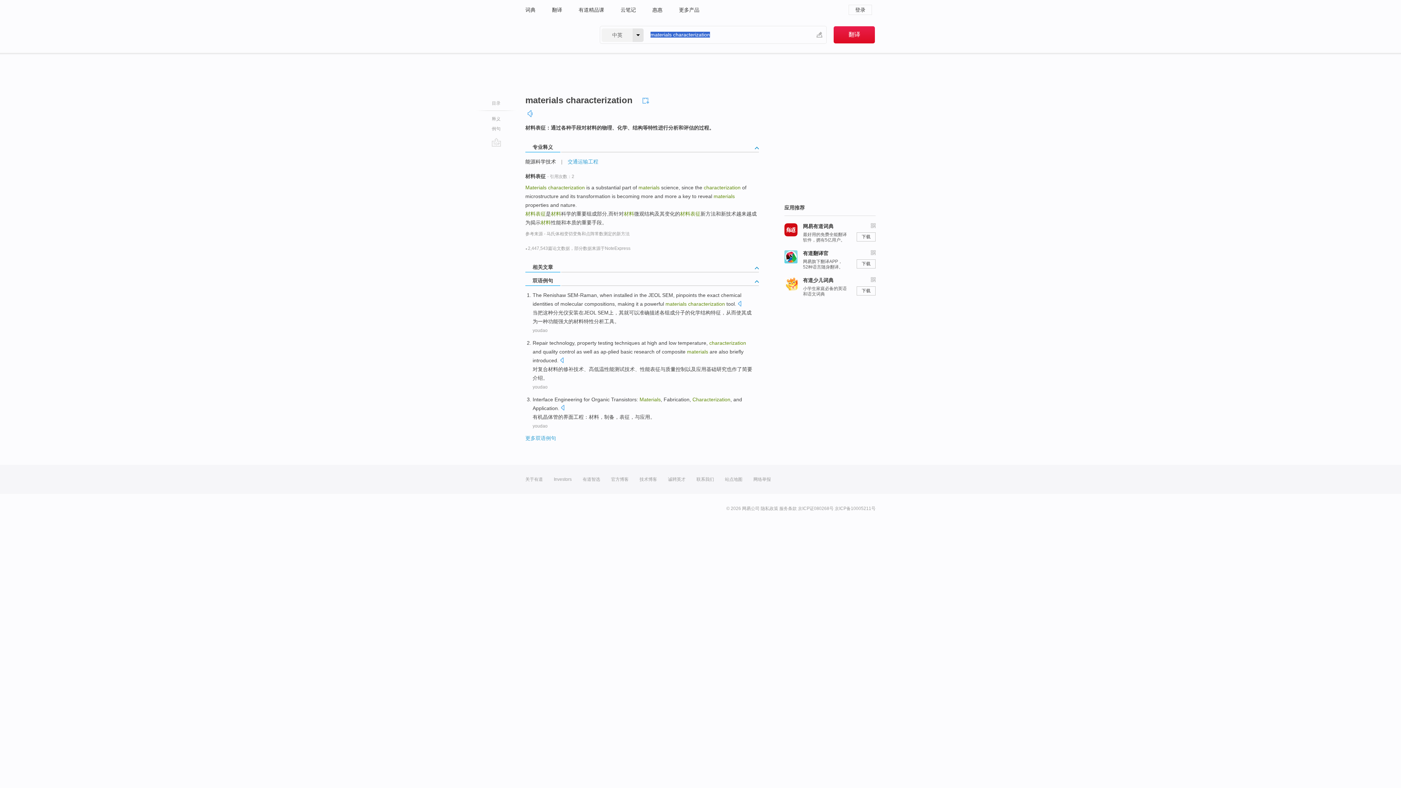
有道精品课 (591, 10)
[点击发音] (739, 304)
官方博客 (620, 479)
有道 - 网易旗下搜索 (555, 35)
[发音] (530, 113)
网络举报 (762, 479)
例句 (496, 128)
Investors (563, 479)
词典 (530, 10)
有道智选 (591, 479)
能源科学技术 (540, 162)
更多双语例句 (540, 438)
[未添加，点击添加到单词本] (646, 99)
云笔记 (628, 10)
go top (496, 142)
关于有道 (534, 479)
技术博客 (648, 479)
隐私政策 (769, 508)
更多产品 (689, 10)
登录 (860, 10)
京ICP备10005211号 (855, 508)
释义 (496, 118)
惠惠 (657, 10)
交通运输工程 (583, 162)
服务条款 (788, 508)
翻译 (557, 10)
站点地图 (733, 479)
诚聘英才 (677, 479)
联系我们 (705, 479)
